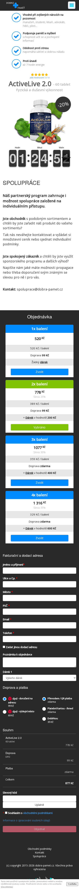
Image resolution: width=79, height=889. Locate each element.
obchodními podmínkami (38, 813)
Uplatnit (39, 805)
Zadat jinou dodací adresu (21, 647)
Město (8, 592)
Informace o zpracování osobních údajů (26, 820)
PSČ (6, 605)
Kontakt (39, 852)
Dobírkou (53, 720)
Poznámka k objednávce (17, 654)
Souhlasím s (30, 813)
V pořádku (72, 884)
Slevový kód (10, 792)
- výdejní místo (21, 713)
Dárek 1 (7, 672)
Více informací (7, 887)
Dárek (29, 417)
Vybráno (39, 427)
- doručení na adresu (20, 702)
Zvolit (39, 372)
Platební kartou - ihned (60, 710)
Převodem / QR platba (60, 700)
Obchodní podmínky (39, 849)
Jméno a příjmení (14, 564)
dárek (44, 362)
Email (7, 619)
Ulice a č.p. (10, 578)
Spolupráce (39, 856)
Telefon (8, 633)
